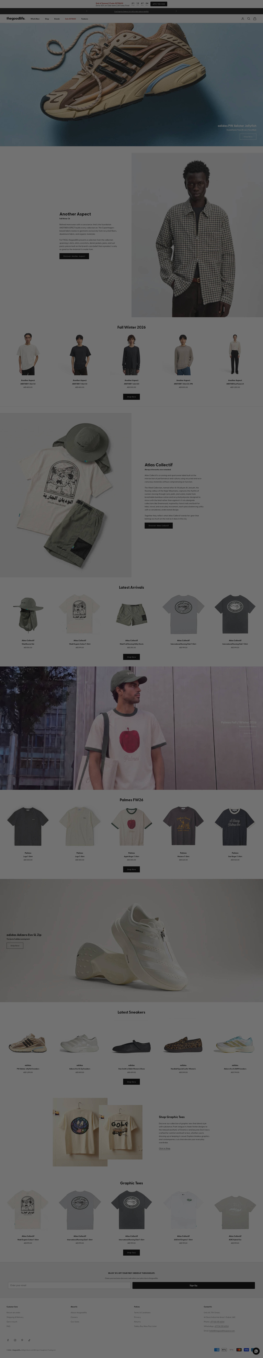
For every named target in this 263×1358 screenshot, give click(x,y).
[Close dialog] (182, 644)
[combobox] (86, 683)
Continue (104, 693)
